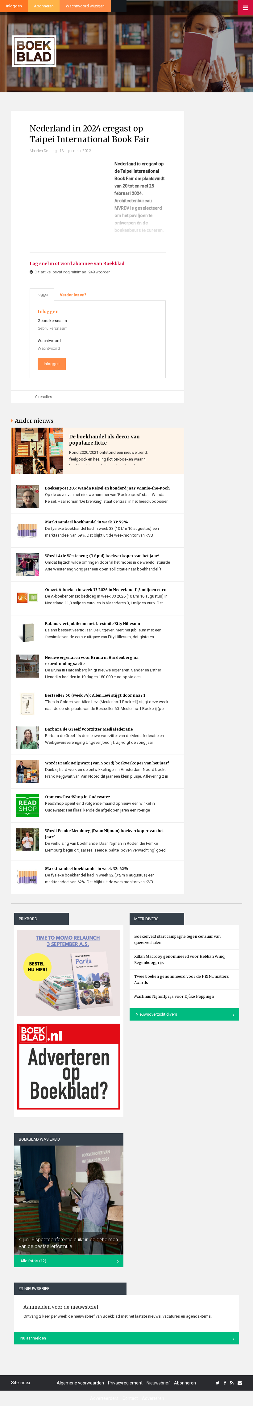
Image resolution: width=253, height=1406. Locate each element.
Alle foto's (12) (33, 1261)
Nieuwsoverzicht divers (156, 1014)
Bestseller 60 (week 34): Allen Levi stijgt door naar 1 (95, 695)
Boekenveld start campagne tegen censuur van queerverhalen (177, 939)
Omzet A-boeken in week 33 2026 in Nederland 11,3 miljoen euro (105, 589)
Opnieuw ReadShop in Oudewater (77, 797)
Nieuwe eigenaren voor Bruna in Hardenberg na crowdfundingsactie (92, 660)
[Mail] (240, 1382)
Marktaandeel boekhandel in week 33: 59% (86, 522)
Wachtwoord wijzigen (85, 6)
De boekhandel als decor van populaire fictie (104, 440)
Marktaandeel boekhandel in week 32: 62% (86, 868)
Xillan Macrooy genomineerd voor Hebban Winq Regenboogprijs (179, 959)
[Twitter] (218, 1382)
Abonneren (44, 6)
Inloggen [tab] (42, 294)
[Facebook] (225, 1382)
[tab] (73, 294)
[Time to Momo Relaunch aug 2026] (69, 970)
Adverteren (153, 1398)
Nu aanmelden (33, 1338)
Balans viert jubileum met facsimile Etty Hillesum (92, 623)
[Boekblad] (34, 48)
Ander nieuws (34, 420)
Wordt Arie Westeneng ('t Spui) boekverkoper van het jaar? (102, 556)
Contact (130, 1398)
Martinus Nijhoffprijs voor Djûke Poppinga (174, 996)
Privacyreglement (125, 1382)
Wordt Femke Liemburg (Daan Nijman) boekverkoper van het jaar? (104, 833)
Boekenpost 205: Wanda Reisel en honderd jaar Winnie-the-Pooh (107, 488)
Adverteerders (104, 1398)
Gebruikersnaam (52, 320)
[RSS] (232, 1382)
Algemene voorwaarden (80, 1382)
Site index (20, 1382)
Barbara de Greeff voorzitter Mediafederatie (89, 729)
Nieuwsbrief (158, 1382)
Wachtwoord (49, 340)
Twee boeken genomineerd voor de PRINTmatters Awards (181, 979)
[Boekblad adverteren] (69, 1066)
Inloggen (14, 6)
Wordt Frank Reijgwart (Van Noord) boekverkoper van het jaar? (107, 763)
